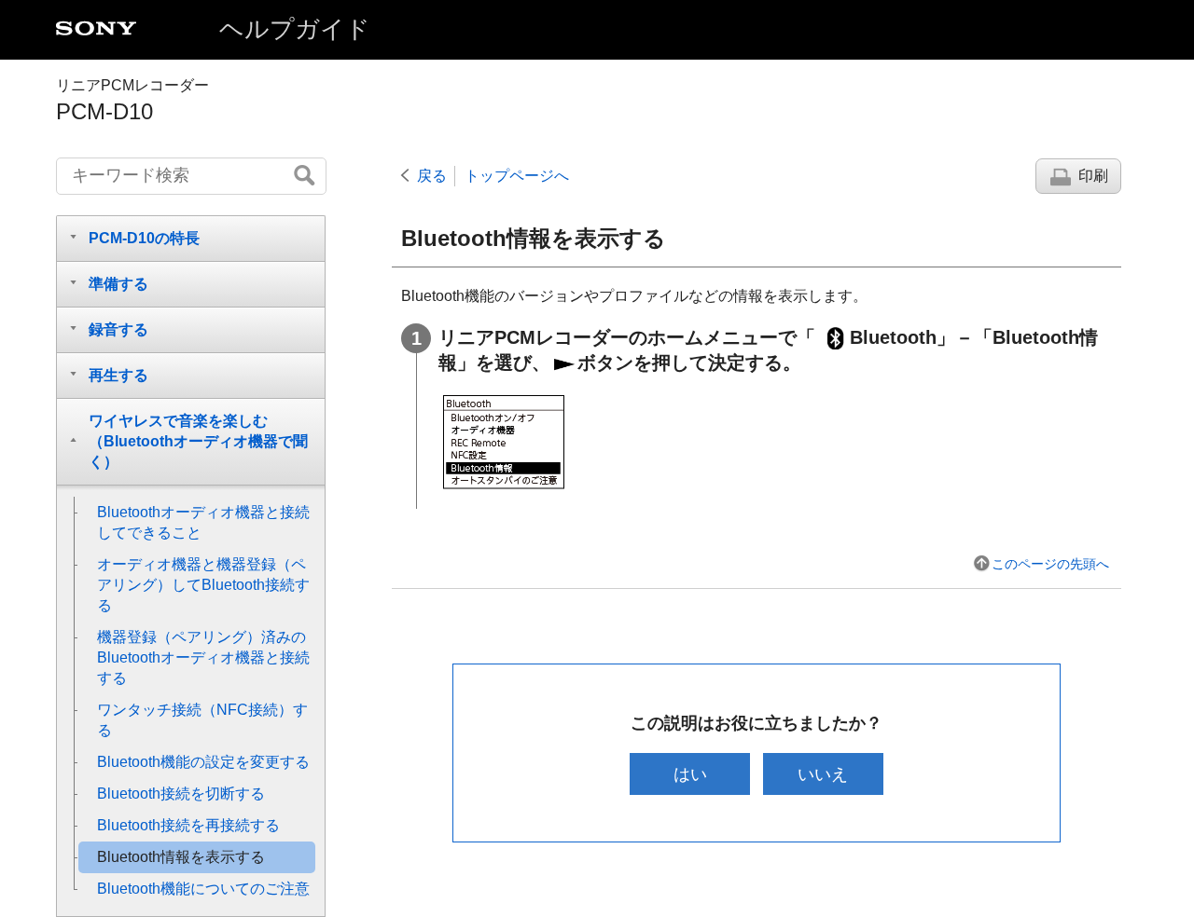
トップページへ (517, 176)
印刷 (1093, 176)
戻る (432, 176)
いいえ (823, 774)
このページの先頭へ (1050, 563)
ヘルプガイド (294, 29)
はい (690, 774)
